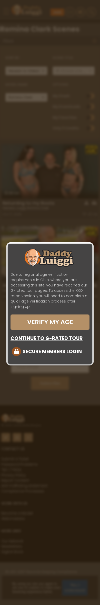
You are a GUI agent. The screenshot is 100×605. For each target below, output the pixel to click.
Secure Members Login (52, 351)
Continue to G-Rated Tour (47, 338)
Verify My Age (50, 322)
